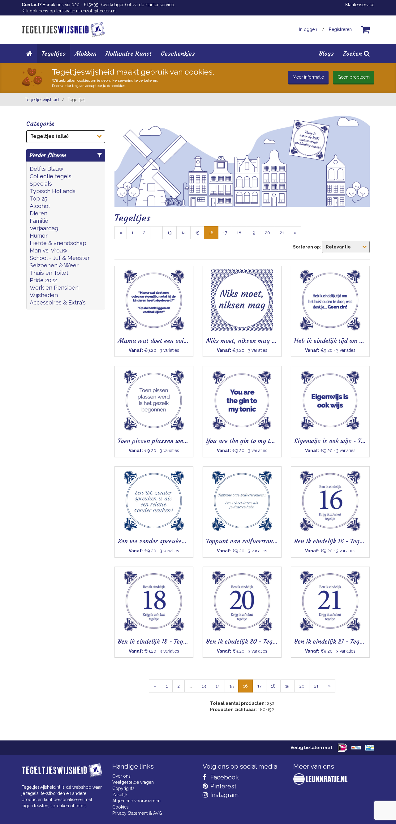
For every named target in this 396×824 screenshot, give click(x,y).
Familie (39, 221)
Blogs (326, 53)
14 (183, 232)
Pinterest (222, 786)
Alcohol (40, 206)
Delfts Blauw (46, 169)
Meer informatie (308, 77)
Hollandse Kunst (129, 53)
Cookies (120, 807)
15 (197, 232)
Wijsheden (44, 295)
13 (169, 232)
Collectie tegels (50, 176)
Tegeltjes (53, 53)
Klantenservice (359, 4)
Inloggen (308, 29)
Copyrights (123, 788)
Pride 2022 (43, 280)
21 (282, 232)
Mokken (86, 53)
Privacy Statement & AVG (137, 813)
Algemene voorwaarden (136, 800)
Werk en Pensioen (54, 287)
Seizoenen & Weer (54, 265)
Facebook (224, 777)
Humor (39, 235)
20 (267, 232)
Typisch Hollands (52, 191)
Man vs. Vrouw (48, 250)
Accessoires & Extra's (58, 302)
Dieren (38, 213)
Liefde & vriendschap (58, 243)
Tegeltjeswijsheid (42, 99)
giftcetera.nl (105, 10)
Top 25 (38, 198)
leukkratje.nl (68, 10)
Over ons (121, 776)
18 (239, 232)
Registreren (340, 29)
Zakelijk (119, 794)
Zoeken (353, 53)
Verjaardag (44, 228)
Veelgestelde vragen (133, 782)
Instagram (224, 795)
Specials (41, 183)
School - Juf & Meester (60, 258)
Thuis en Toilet (49, 273)
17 (225, 232)
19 (253, 232)
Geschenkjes (178, 53)
